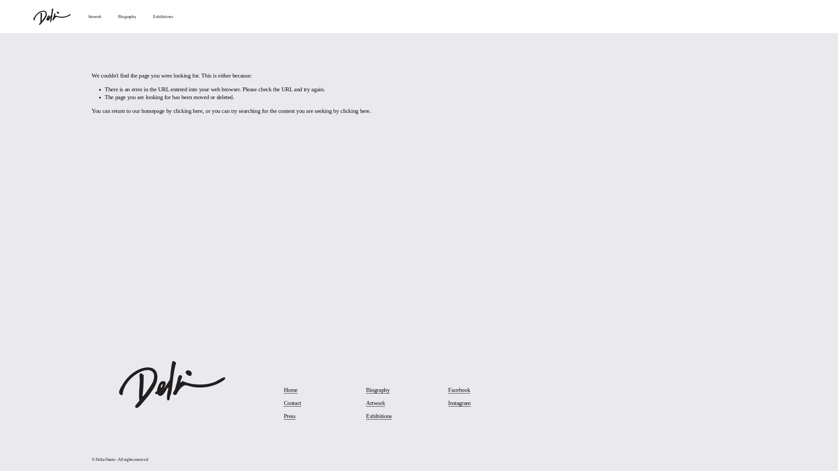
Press (290, 416)
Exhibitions (163, 16)
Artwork (94, 16)
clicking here (188, 111)
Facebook (459, 390)
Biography (127, 16)
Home (291, 390)
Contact (292, 403)
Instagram (459, 403)
